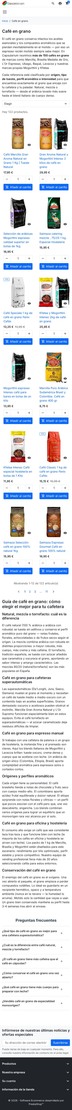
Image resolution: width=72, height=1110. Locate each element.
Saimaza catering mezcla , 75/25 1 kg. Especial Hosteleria (53, 238)
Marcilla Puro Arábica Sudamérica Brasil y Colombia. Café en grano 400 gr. (53, 394)
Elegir (8, 103)
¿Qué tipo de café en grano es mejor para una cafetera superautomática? (32, 933)
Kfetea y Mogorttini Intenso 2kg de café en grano (52, 317)
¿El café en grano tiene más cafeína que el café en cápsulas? (32, 961)
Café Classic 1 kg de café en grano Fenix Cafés (53, 471)
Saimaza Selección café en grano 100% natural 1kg (16, 546)
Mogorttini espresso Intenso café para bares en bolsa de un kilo (17, 394)
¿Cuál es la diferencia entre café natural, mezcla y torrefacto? (32, 947)
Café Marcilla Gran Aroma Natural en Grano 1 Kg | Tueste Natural (16, 161)
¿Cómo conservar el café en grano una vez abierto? (32, 975)
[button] (53, 3)
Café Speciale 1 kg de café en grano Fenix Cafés (17, 317)
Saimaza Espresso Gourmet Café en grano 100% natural (52, 546)
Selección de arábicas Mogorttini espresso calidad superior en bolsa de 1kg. (18, 240)
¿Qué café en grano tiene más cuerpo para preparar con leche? (32, 989)
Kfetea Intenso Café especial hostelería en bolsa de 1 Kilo (17, 471)
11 (46, 591)
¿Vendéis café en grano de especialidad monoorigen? (32, 1003)
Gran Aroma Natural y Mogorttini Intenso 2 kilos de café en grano (53, 161)
